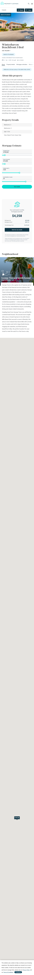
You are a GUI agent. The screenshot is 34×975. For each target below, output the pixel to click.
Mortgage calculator (21, 64)
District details (6, 280)
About (3, 64)
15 (28, 37)
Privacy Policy (26, 970)
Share (21, 10)
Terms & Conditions (8, 972)
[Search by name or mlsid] (28, 4)
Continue (18, 972)
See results (17, 186)
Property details (10, 64)
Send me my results (17, 229)
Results (4, 10)
